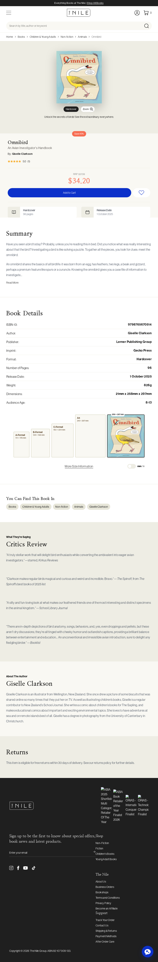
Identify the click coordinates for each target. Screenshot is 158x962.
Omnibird (96, 36)
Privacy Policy (103, 903)
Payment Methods (106, 936)
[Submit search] (148, 26)
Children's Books (105, 853)
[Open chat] (147, 951)
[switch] (131, 466)
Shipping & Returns (106, 930)
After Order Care (105, 941)
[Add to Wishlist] (141, 192)
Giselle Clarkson (22, 154)
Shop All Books (95, 3)
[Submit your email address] (92, 853)
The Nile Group (38, 950)
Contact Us (102, 925)
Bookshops (102, 892)
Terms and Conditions (108, 897)
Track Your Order (105, 920)
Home (9, 36)
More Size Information (79, 466)
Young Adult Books (106, 859)
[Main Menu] (8, 13)
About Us (101, 881)
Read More (12, 282)
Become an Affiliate (107, 908)
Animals (82, 36)
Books (21, 36)
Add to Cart (69, 192)
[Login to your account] (137, 13)
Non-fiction (67, 36)
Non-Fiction (102, 843)
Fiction (99, 848)
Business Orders (105, 886)
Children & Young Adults (43, 36)
